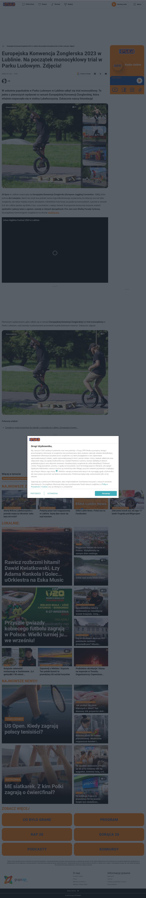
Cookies (45, 487)
